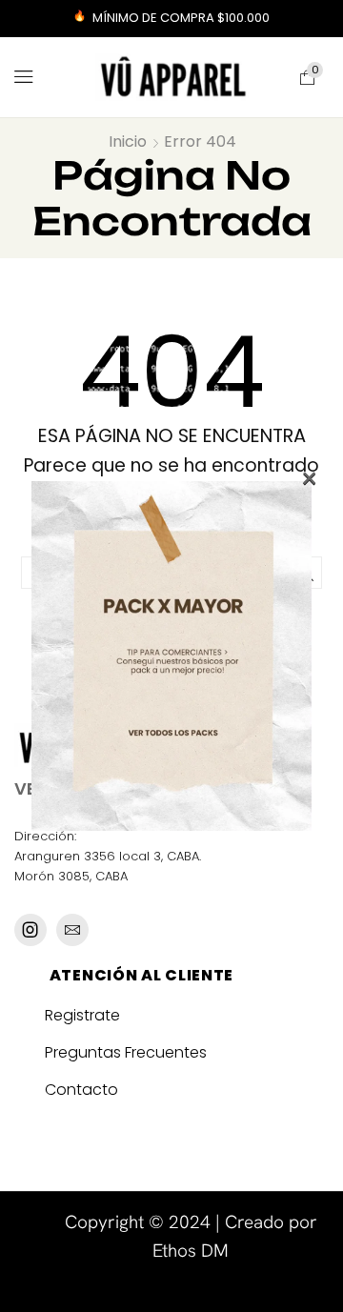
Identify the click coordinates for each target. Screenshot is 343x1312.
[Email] (72, 930)
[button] (23, 77)
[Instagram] (30, 930)
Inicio (128, 141)
